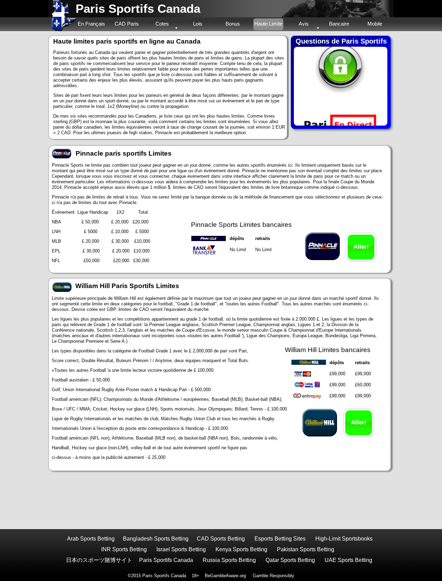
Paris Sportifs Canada (138, 8)
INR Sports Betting (124, 549)
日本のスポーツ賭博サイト (99, 560)
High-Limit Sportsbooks (344, 539)
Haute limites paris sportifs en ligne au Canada (127, 41)
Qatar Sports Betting (290, 560)
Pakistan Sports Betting (305, 549)
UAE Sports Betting (348, 560)
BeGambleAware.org (225, 575)
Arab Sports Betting (91, 539)
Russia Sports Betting (229, 560)
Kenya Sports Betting (241, 549)
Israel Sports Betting (181, 549)
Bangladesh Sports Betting (156, 539)
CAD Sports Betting (221, 539)
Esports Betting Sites (280, 539)
